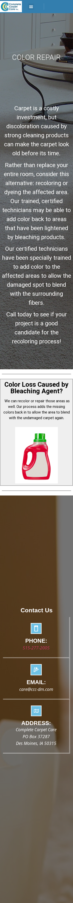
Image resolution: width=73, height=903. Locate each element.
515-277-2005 (36, 648)
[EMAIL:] (36, 669)
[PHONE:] (36, 628)
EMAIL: (36, 682)
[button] (31, 7)
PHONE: (36, 641)
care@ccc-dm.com (36, 689)
